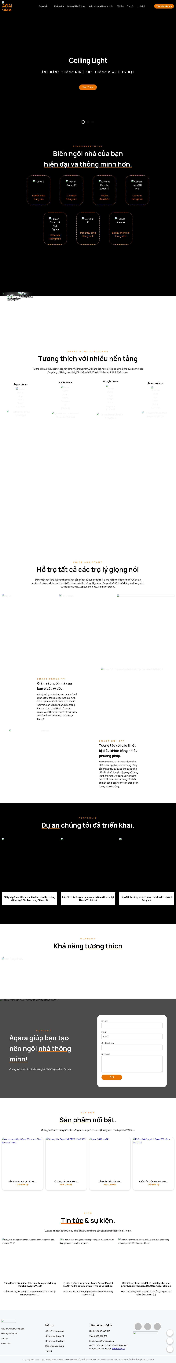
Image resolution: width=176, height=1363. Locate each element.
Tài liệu (120, 6)
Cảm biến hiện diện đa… (109, 1181)
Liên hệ (141, 6)
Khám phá (59, 6)
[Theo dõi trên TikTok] (147, 1326)
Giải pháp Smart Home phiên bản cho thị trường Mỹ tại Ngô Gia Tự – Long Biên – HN (29, 898)
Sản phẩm (44, 6)
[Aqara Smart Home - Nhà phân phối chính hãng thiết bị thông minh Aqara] (16, 6)
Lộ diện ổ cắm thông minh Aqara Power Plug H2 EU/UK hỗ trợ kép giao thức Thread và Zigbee (88, 1284)
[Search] (149, 6)
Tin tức (130, 6)
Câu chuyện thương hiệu (101, 6)
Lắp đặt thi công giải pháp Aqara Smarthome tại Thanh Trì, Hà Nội (88, 898)
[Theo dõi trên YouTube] (157, 1326)
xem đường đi (118, 1348)
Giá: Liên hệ (22, 1184)
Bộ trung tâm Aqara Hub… (66, 1181)
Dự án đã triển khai (76, 6)
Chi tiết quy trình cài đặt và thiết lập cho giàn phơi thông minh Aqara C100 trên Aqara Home (146, 1284)
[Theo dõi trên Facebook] (138, 1326)
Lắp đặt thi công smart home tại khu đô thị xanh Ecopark (146, 898)
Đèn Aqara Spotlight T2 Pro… (23, 1181)
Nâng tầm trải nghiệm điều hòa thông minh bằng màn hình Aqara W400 (30, 1284)
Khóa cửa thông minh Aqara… (153, 1181)
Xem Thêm (87, 87)
